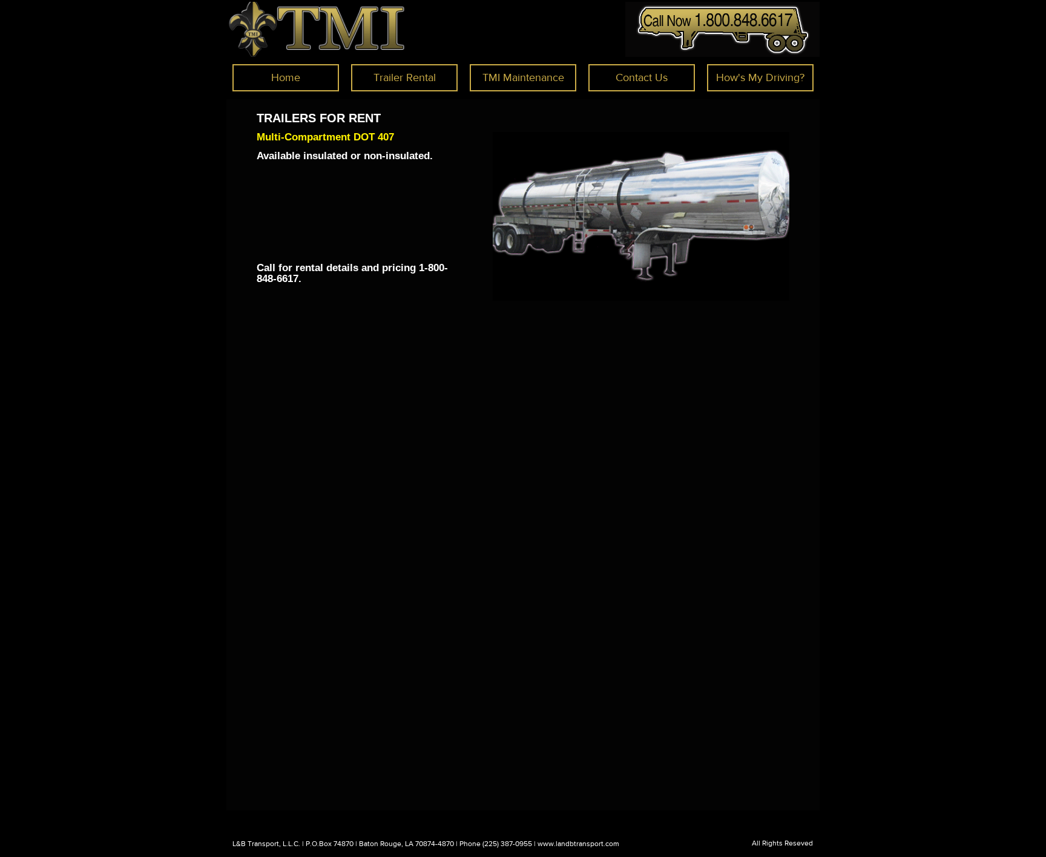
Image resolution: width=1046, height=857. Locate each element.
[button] (404, 77)
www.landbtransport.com (578, 843)
